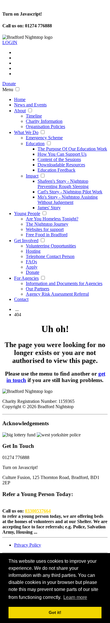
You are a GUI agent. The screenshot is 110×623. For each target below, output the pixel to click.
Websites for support (45, 229)
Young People (27, 213)
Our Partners (37, 288)
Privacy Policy (27, 544)
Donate (9, 83)
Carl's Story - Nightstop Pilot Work (70, 191)
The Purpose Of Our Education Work (72, 148)
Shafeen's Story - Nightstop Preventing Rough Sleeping (63, 184)
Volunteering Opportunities (51, 245)
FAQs (31, 261)
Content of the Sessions (59, 159)
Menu (7, 89)
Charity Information (44, 121)
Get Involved (26, 240)
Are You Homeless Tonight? (52, 218)
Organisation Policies (45, 126)
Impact (32, 175)
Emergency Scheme (44, 137)
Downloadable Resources (61, 164)
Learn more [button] (75, 597)
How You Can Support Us (62, 154)
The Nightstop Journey (47, 224)
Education (35, 143)
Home (20, 99)
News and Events (30, 104)
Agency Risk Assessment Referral (57, 294)
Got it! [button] (55, 612)
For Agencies (26, 278)
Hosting (33, 251)
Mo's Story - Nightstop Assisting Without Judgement (68, 200)
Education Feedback (56, 170)
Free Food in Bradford (46, 234)
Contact (21, 299)
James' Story (49, 207)
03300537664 (38, 510)
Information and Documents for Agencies (64, 283)
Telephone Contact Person (50, 256)
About (20, 110)
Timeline (34, 115)
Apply (32, 266)
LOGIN (9, 42)
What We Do (26, 132)
